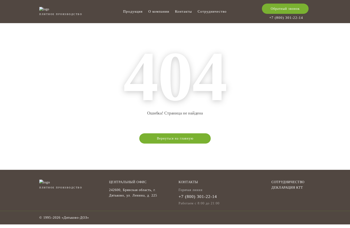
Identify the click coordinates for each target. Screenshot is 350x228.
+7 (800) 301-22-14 (286, 18)
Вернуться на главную (175, 138)
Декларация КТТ (287, 187)
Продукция (133, 11)
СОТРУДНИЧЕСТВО (288, 182)
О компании (158, 11)
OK (283, 216)
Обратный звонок (285, 8)
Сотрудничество (212, 11)
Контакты (183, 11)
